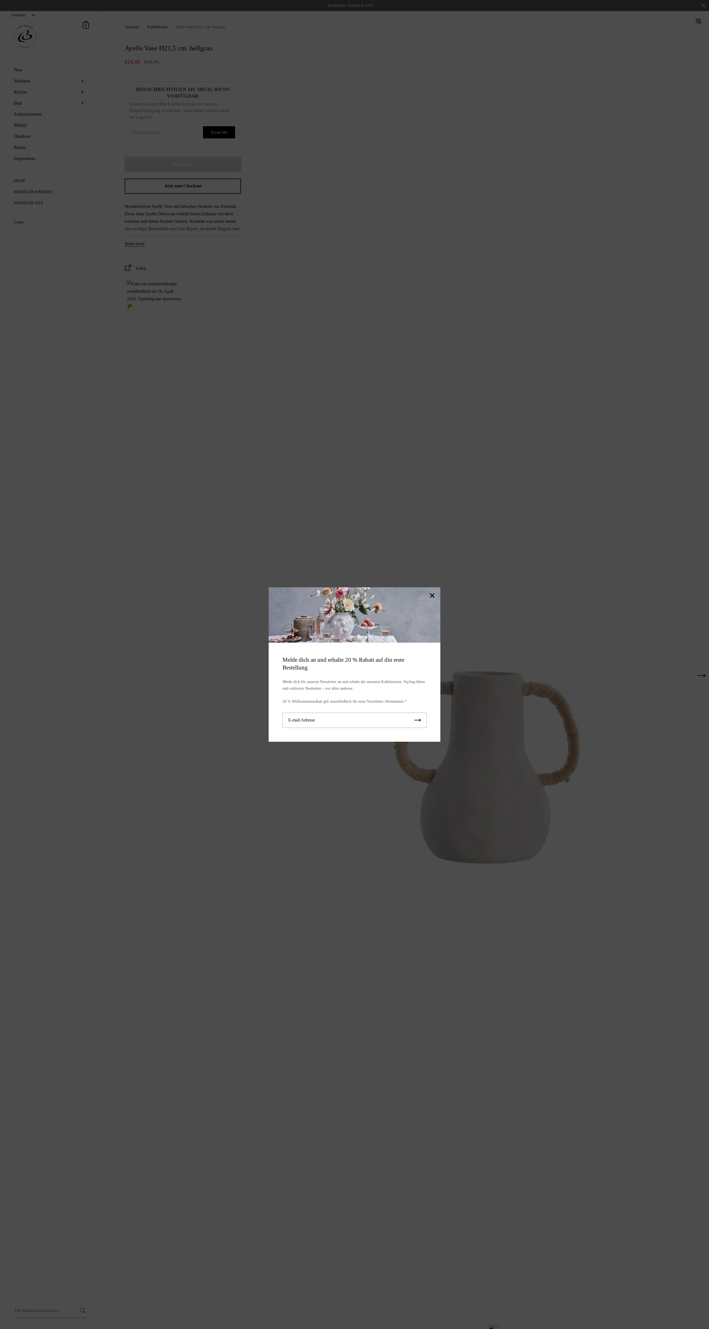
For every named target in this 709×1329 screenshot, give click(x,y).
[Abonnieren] (417, 720)
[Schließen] (432, 596)
